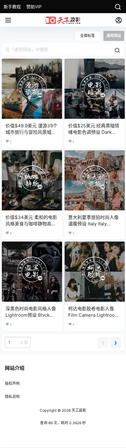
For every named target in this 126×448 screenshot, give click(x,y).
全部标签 (87, 35)
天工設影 (78, 410)
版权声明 (12, 383)
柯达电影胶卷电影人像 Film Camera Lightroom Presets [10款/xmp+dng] (94, 315)
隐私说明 (12, 396)
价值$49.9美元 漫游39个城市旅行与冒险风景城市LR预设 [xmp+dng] (31, 132)
